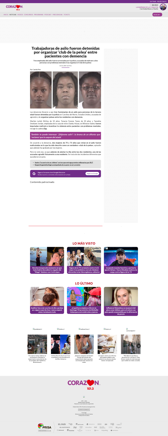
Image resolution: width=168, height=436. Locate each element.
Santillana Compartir (90, 424)
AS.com (105, 424)
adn (111, 424)
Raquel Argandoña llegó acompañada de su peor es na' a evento (57, 165)
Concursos (28, 14)
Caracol (118, 424)
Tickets (67, 14)
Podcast (47, 14)
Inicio (6, 14)
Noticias (12, 14)
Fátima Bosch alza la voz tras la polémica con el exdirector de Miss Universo (60, 357)
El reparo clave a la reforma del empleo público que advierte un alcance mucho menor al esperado (107, 358)
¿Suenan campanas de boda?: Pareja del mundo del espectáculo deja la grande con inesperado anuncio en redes (84, 359)
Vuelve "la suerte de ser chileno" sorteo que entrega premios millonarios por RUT (64, 162)
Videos (20, 14)
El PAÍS (62, 424)
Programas (38, 14)
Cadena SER (99, 424)
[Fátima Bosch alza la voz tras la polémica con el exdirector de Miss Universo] (60, 344)
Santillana (80, 424)
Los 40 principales (71, 424)
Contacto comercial (84, 409)
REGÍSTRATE (161, 1)
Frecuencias (57, 14)
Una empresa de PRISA (45, 426)
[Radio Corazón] (14, 7)
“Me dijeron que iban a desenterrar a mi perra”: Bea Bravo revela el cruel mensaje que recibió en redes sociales (130, 358)
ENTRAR (153, 1)
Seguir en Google (92, 173)
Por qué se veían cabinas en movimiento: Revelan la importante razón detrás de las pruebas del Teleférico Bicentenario (37, 359)
